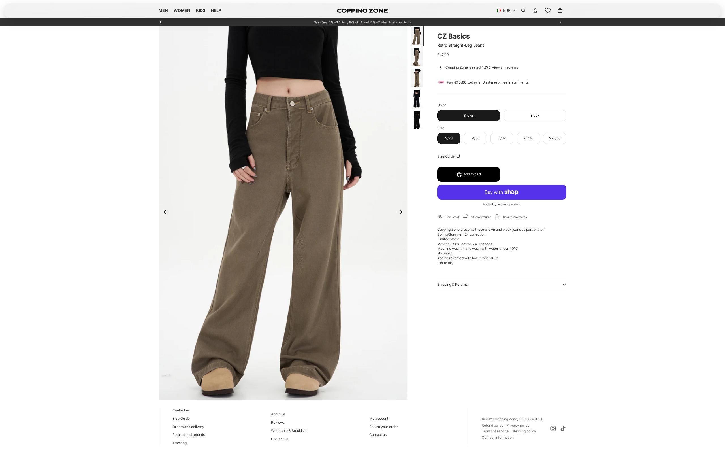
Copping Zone (506, 419)
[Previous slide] (160, 22)
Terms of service (495, 431)
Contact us (181, 410)
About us (278, 414)
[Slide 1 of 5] (417, 36)
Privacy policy (518, 425)
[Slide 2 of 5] (417, 57)
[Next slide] (560, 22)
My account (378, 418)
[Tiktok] (563, 428)
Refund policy (493, 425)
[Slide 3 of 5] (417, 78)
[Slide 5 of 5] (417, 120)
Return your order (383, 427)
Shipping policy (524, 431)
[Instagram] (553, 428)
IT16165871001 (530, 419)
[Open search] (523, 10)
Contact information (498, 437)
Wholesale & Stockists (288, 430)
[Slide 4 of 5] (417, 99)
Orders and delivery (188, 427)
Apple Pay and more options (502, 204)
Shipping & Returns (452, 284)
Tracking (179, 443)
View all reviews (505, 67)
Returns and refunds (188, 434)
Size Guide (446, 156)
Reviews (278, 422)
